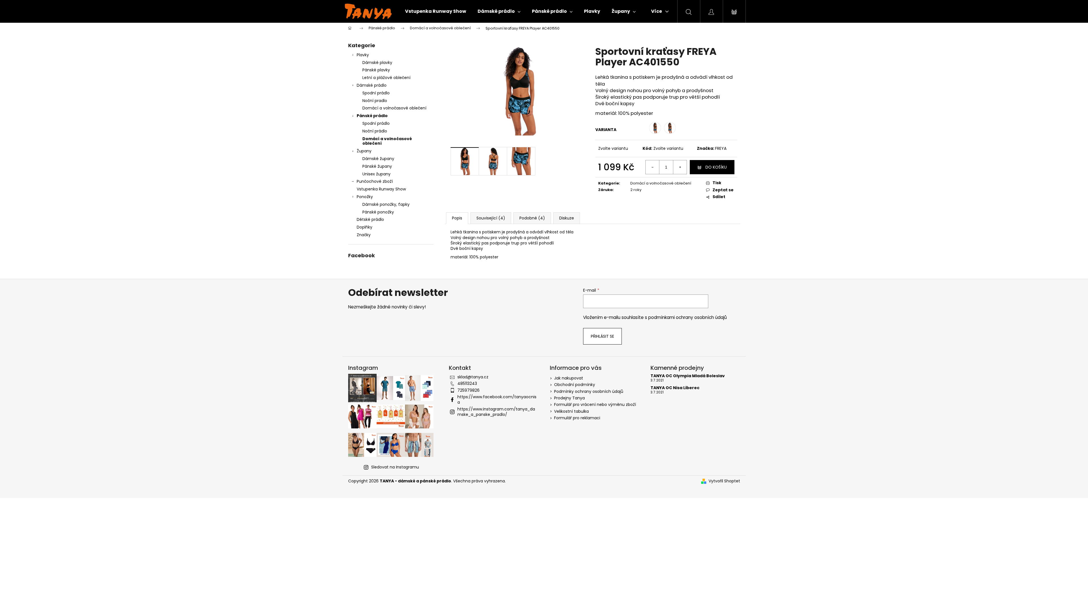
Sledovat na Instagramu (395, 467)
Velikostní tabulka (571, 411)
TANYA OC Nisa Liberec (675, 388)
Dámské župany (378, 158)
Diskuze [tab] (566, 218)
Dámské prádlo (372, 85)
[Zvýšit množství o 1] (680, 167)
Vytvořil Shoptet (724, 481)
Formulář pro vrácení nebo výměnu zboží (595, 404)
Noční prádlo (374, 131)
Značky (364, 235)
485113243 (467, 383)
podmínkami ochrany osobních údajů (687, 317)
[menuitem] (435, 11)
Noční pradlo (374, 100)
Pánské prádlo (372, 116)
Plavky (363, 55)
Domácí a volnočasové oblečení (394, 108)
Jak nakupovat (568, 378)
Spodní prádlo (376, 93)
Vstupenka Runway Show (381, 189)
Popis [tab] (457, 218)
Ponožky (365, 197)
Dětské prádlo (370, 219)
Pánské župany (377, 166)
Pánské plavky (376, 70)
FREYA (720, 148)
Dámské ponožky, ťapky (386, 204)
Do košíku (716, 167)
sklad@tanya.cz (472, 377)
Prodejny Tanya (569, 398)
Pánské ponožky (378, 212)
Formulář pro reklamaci (577, 418)
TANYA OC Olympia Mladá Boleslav (688, 376)
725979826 (468, 390)
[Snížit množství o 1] (652, 167)
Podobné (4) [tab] (532, 218)
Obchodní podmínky (574, 384)
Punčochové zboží (375, 181)
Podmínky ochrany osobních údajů (588, 391)
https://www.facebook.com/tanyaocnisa (496, 399)
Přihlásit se (602, 336)
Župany (364, 151)
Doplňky (364, 227)
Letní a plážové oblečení (386, 77)
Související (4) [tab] (490, 218)
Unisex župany (376, 174)
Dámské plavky (377, 62)
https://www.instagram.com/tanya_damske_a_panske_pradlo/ (496, 411)
